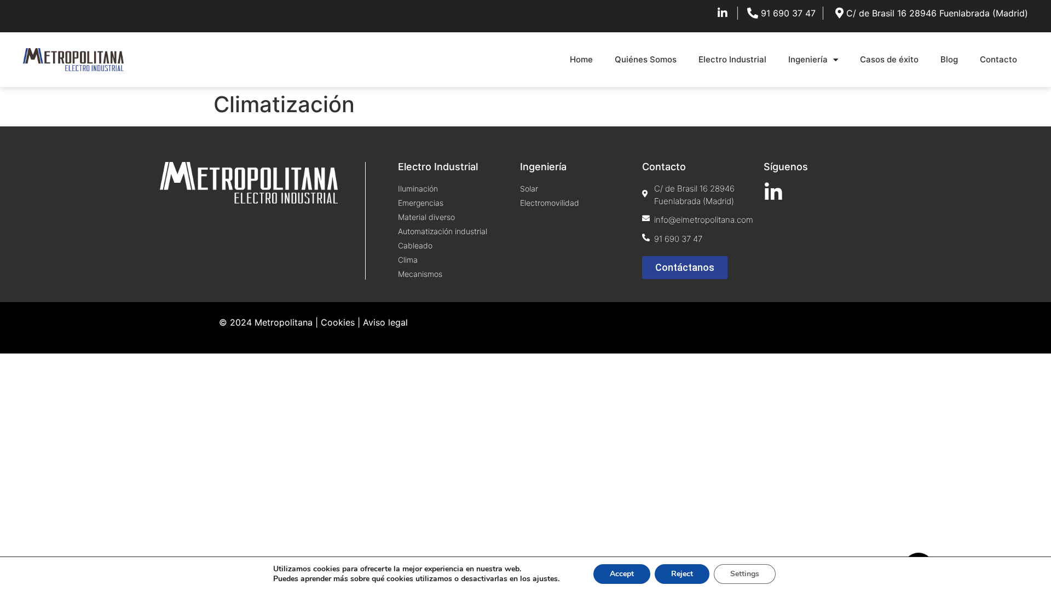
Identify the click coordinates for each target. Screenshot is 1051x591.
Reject (682, 574)
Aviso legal (385, 322)
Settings (744, 574)
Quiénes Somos (646, 59)
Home (581, 59)
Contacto (998, 59)
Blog (949, 59)
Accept (622, 574)
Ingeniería (808, 59)
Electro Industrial (732, 59)
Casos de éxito (889, 59)
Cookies (338, 322)
